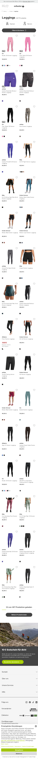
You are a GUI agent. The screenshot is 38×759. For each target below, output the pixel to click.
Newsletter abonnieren (11, 662)
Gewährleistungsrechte (10, 723)
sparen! (32, 1)
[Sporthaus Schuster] (19, 6)
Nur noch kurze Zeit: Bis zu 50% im (13, 1)
